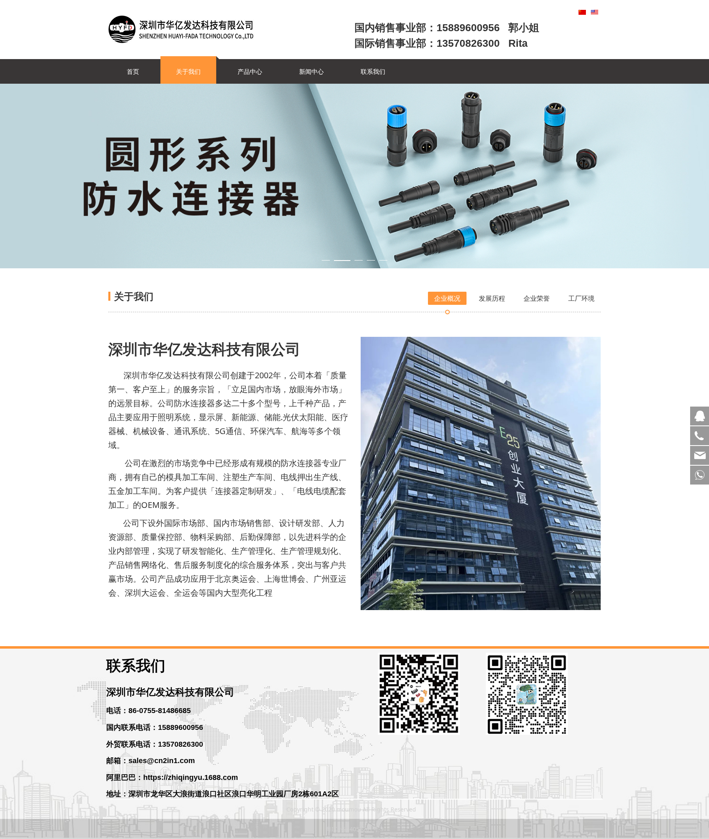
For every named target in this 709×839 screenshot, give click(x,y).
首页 (133, 71)
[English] (594, 12)
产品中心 (250, 71)
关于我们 (188, 71)
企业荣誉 (537, 298)
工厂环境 (581, 298)
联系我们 (373, 71)
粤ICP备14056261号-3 (355, 829)
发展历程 (492, 298)
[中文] (582, 12)
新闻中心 (311, 71)
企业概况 (447, 298)
